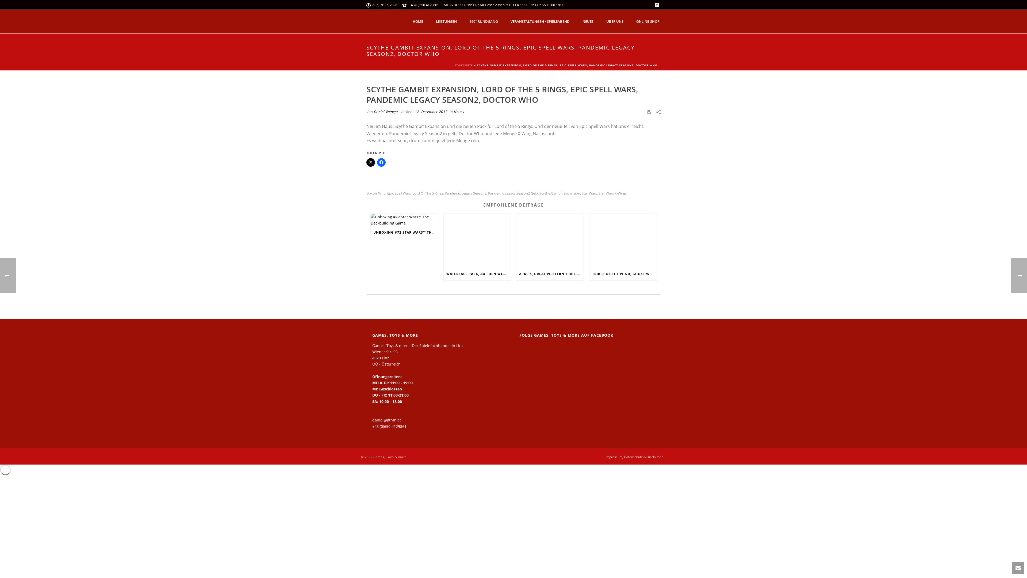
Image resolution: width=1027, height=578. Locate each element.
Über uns (614, 21)
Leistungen (446, 21)
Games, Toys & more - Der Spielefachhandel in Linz (417, 345)
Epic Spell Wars (399, 193)
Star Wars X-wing (612, 193)
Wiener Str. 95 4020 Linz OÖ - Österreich (386, 358)
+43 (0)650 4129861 (424, 4)
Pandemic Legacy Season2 (465, 193)
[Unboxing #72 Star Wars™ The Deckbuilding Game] (404, 220)
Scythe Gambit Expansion (559, 193)
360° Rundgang (484, 21)
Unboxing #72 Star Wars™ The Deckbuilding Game (405, 232)
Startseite (463, 65)
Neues (588, 21)
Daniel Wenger (386, 111)
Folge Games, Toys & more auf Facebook (566, 335)
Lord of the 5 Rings (427, 193)
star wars (589, 193)
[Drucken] (649, 112)
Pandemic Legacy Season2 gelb (513, 193)
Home (418, 21)
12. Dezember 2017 (431, 111)
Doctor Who (376, 193)
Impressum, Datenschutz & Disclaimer (634, 457)
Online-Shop (648, 21)
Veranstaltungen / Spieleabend (540, 21)
